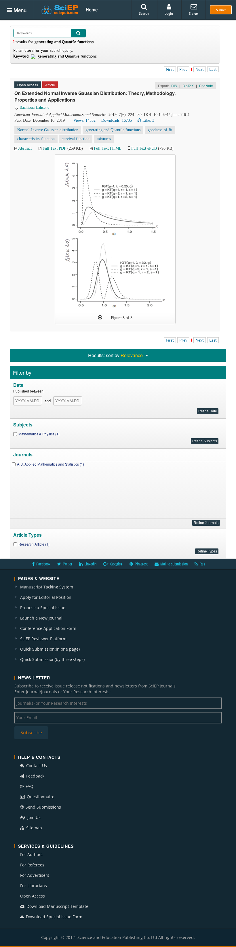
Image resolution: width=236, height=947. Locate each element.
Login (169, 13)
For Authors (31, 854)
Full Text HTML (107, 148)
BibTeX (188, 85)
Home (92, 9)
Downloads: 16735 (116, 120)
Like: (148, 120)
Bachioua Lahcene (34, 107)
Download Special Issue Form (53, 916)
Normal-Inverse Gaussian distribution (47, 130)
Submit (221, 10)
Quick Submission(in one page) (50, 649)
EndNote (206, 85)
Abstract (25, 148)
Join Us (33, 817)
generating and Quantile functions (112, 130)
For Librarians (33, 885)
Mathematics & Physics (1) (39, 433)
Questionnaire (40, 796)
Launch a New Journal (41, 618)
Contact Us (36, 765)
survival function (76, 139)
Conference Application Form (48, 628)
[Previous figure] (100, 317)
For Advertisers (34, 875)
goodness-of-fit (160, 130)
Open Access (32, 896)
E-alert (193, 13)
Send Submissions (42, 807)
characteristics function (36, 139)
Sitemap (33, 827)
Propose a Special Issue (42, 607)
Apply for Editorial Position (45, 597)
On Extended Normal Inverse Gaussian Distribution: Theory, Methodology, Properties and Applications (95, 96)
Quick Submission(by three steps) (52, 659)
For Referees (32, 865)
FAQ (28, 786)
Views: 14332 (84, 120)
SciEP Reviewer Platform (43, 638)
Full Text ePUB (144, 148)
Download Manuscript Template (56, 906)
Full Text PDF (54, 148)
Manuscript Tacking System (46, 587)
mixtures (104, 139)
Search (144, 13)
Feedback (34, 776)
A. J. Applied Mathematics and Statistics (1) (50, 464)
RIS (174, 85)
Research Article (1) (34, 544)
